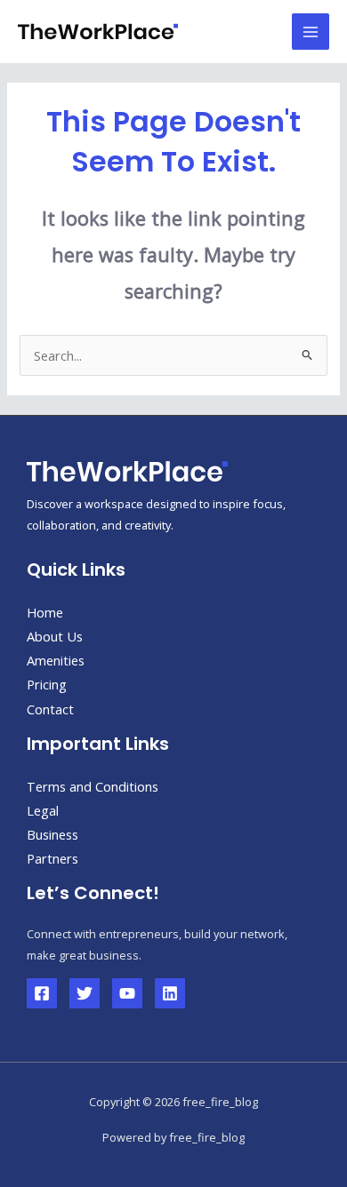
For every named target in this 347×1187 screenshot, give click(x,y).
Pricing (47, 684)
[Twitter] (84, 993)
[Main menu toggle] (310, 32)
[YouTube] (127, 993)
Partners (52, 858)
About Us (55, 636)
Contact (50, 709)
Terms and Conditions (92, 786)
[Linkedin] (170, 993)
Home (45, 612)
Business (52, 834)
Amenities (56, 660)
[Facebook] (42, 993)
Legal (43, 810)
